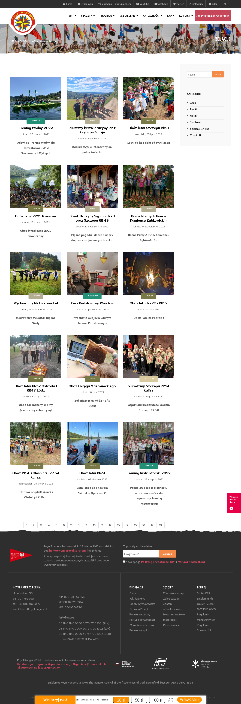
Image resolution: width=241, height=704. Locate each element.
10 (94, 525)
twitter (180, 3)
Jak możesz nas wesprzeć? (212, 15)
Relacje (53, 41)
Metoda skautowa (174, 614)
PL (225, 3)
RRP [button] (71, 15)
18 (160, 525)
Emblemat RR (205, 598)
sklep (214, 3)
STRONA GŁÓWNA (19, 41)
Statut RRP (203, 593)
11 (102, 525)
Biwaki (193, 109)
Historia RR (170, 619)
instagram (197, 3)
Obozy (193, 115)
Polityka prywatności (142, 619)
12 (110, 525)
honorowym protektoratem (67, 550)
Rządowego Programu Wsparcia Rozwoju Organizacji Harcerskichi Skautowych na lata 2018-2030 (62, 665)
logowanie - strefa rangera (116, 3)
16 (143, 525)
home (68, 3)
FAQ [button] (169, 15)
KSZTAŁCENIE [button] (127, 15)
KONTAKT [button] (185, 15)
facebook (162, 3)
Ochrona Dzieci (138, 609)
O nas (133, 593)
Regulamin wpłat (139, 630)
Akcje (193, 102)
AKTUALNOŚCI (38, 41)
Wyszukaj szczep (173, 593)
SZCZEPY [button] (87, 15)
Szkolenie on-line (199, 128)
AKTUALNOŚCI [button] (151, 15)
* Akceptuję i (165, 561)
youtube (144, 3)
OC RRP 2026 (205, 603)
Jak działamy (137, 598)
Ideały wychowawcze (142, 603)
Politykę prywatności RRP (158, 561)
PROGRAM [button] (106, 15)
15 (135, 525)
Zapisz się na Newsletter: (138, 546)
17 (152, 525)
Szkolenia (195, 122)
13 (118, 525)
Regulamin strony (139, 614)
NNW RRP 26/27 (206, 609)
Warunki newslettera (191, 561)
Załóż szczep (171, 598)
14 (127, 525)
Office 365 (86, 3)
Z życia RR (196, 135)
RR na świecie (171, 625)
